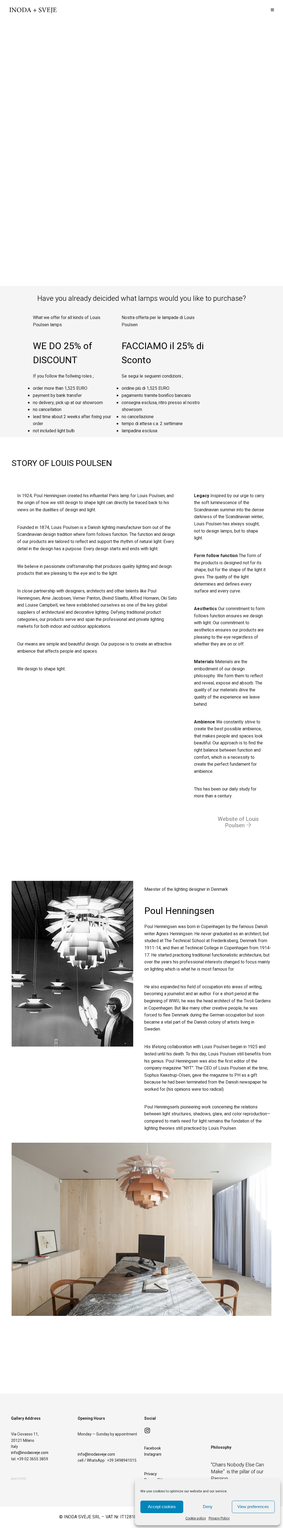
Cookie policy (195, 1518)
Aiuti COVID (18, 1479)
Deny (208, 1506)
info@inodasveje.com (29, 1453)
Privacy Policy (219, 1518)
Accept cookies (162, 1506)
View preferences (253, 1506)
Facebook (152, 1448)
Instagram (152, 1454)
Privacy (150, 1474)
